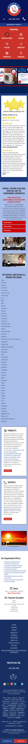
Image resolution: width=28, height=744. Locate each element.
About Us (14, 640)
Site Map (14, 645)
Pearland (5, 714)
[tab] (14, 222)
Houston (13, 707)
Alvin (9, 698)
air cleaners (13, 457)
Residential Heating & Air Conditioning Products (12, 562)
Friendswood (12, 705)
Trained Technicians (10, 569)
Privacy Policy (14, 643)
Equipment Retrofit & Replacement (15, 571)
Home (14, 625)
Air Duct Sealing (9, 581)
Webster (18, 717)
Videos (14, 630)
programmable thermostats (12, 453)
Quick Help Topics (13, 24)
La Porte (12, 708)
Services (14, 635)
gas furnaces (13, 452)
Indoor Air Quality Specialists (13, 579)
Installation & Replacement (12, 567)
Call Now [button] (20, 741)
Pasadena (21, 712)
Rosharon (13, 714)
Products (14, 632)
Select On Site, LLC (19, 729)
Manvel (6, 710)
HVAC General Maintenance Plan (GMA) (13, 509)
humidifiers (7, 455)
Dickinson (14, 703)
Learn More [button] (8, 470)
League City (20, 708)
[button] (14, 222)
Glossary (14, 648)
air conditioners (15, 450)
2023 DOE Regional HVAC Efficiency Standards (14, 651)
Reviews (14, 627)
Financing (14, 637)
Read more (18, 145)
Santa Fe (5, 716)
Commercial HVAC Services (13, 565)
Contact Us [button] (7, 741)
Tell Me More (14, 82)
